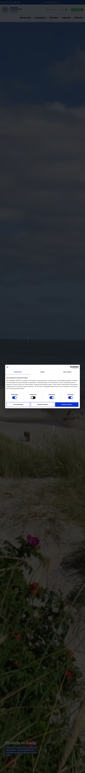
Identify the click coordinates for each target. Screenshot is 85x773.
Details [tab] (42, 372)
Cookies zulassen (67, 404)
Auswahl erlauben (42, 404)
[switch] (33, 397)
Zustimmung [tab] (17, 372)
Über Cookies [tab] (67, 372)
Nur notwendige (18, 404)
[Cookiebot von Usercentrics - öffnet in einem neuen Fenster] (71, 367)
